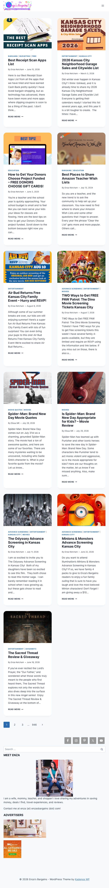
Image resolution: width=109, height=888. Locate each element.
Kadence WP (82, 879)
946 (34, 724)
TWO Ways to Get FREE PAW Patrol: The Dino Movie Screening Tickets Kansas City (80, 301)
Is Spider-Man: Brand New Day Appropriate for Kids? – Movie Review (79, 419)
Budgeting (24, 56)
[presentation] (28, 34)
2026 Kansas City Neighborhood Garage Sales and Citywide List (80, 64)
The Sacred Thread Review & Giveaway (23, 655)
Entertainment (69, 56)
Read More (15, 116)
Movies (65, 291)
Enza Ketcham (17, 69)
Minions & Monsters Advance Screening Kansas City (77, 542)
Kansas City (85, 56)
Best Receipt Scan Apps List (27, 62)
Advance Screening (72, 289)
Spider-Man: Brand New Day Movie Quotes (27, 416)
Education (13, 170)
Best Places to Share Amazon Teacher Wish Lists (79, 178)
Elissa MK (15, 423)
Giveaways (30, 649)
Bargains (13, 56)
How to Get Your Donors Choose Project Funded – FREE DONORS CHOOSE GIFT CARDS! (27, 180)
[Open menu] (102, 5)
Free (34, 56)
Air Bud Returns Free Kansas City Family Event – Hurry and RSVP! (27, 297)
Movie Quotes (15, 410)
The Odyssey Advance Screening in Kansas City (26, 542)
